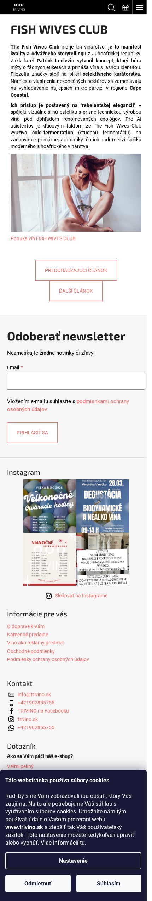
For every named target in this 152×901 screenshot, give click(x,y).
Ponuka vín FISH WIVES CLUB (43, 238)
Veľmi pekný (20, 766)
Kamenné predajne (27, 634)
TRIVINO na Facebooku (43, 711)
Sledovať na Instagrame (81, 595)
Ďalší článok (76, 291)
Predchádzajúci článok (76, 270)
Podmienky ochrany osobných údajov (48, 659)
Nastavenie (73, 860)
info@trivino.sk (34, 694)
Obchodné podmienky (31, 651)
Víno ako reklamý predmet (35, 643)
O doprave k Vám (26, 626)
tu (82, 842)
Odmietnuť (37, 883)
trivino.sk (28, 719)
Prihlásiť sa (32, 432)
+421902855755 (36, 702)
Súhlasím (109, 883)
